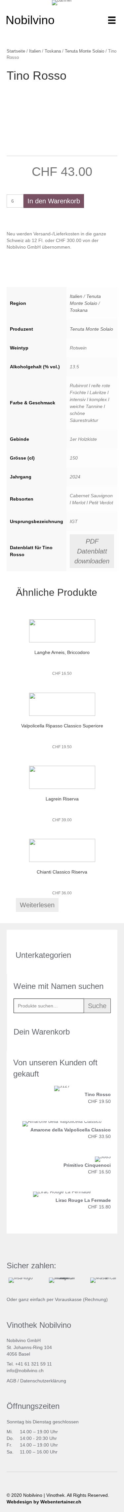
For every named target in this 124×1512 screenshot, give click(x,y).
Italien (35, 51)
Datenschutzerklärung (43, 1380)
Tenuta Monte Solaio (84, 51)
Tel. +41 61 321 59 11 (29, 1364)
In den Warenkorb (53, 201)
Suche (97, 1005)
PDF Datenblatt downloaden (91, 551)
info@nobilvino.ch (25, 1370)
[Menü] (111, 20)
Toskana (53, 51)
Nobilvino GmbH (24, 1340)
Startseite (16, 51)
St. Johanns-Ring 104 (29, 1347)
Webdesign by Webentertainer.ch (44, 1501)
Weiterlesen (37, 905)
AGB (11, 1380)
